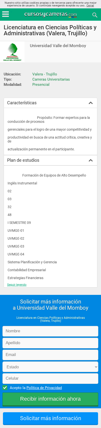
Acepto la (36, 388)
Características (22, 102)
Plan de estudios (23, 160)
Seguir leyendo (16, 284)
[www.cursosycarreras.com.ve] (51, 15)
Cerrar (90, 5)
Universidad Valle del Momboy (58, 46)
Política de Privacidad (44, 388)
